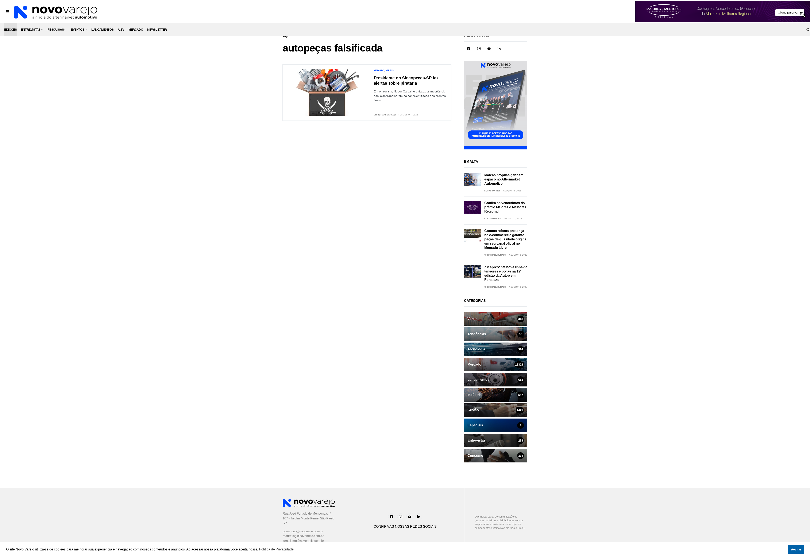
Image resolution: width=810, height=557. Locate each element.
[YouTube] (489, 48)
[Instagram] (478, 48)
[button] (7, 11)
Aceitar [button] (796, 549)
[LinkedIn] (499, 48)
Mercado (379, 70)
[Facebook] (468, 48)
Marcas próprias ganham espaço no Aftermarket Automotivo (503, 179)
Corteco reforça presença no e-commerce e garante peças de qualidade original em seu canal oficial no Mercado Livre (505, 239)
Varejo (390, 70)
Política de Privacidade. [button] (276, 549)
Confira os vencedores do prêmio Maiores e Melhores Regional (505, 207)
